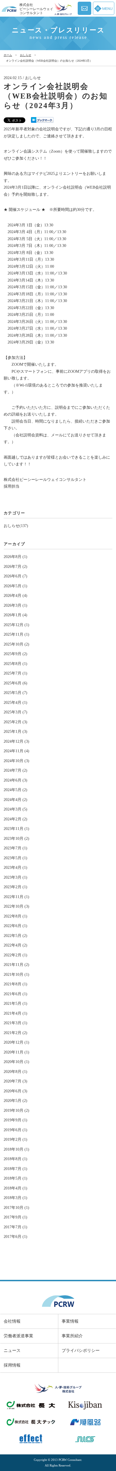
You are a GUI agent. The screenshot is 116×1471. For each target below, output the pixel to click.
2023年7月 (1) (15, 848)
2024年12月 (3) (16, 741)
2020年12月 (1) (16, 1042)
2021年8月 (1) (15, 984)
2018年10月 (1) (16, 1149)
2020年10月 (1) (16, 1062)
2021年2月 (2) (15, 1033)
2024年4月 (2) (15, 800)
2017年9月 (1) (15, 1217)
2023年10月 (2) (16, 838)
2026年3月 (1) (15, 605)
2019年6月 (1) (15, 1130)
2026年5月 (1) (15, 586)
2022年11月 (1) (16, 897)
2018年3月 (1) (15, 1198)
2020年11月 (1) (16, 1052)
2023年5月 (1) (15, 858)
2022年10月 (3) (16, 906)
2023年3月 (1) (15, 877)
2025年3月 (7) (15, 712)
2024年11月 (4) (16, 751)
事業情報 (70, 1321)
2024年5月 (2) (15, 790)
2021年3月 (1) (15, 1023)
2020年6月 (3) (15, 1091)
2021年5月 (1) (15, 1003)
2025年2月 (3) (15, 722)
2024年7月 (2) (15, 770)
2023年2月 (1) (15, 887)
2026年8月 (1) (15, 557)
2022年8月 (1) (15, 916)
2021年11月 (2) (16, 965)
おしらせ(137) (16, 526)
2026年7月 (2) (15, 566)
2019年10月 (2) (16, 1110)
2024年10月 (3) (16, 761)
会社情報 (12, 1321)
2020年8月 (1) (15, 1072)
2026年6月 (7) (15, 576)
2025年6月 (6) (15, 683)
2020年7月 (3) (15, 1081)
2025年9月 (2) (15, 654)
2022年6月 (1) (15, 926)
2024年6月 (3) (15, 780)
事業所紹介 (72, 1336)
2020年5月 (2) (15, 1101)
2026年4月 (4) (15, 595)
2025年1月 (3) (15, 731)
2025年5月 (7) (15, 693)
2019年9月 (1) (15, 1120)
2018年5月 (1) (15, 1178)
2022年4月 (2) (15, 945)
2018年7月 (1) (15, 1169)
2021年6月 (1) (15, 994)
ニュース (12, 1350)
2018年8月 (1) (15, 1159)
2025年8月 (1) (15, 664)
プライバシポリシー (81, 1350)
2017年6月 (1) (15, 1237)
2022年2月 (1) (15, 955)
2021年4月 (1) (15, 1013)
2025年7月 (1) (15, 673)
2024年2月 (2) (15, 819)
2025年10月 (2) (16, 644)
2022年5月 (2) (15, 936)
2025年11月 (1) (16, 634)
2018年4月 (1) (15, 1188)
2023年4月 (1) (15, 867)
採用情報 (12, 1365)
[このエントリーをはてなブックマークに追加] (42, 119)
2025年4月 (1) (15, 702)
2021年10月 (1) (16, 974)
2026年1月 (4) (15, 615)
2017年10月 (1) (16, 1208)
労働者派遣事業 (18, 1336)
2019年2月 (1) (15, 1139)
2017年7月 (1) (15, 1227)
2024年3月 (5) (15, 809)
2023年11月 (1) (16, 829)
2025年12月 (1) (16, 625)
